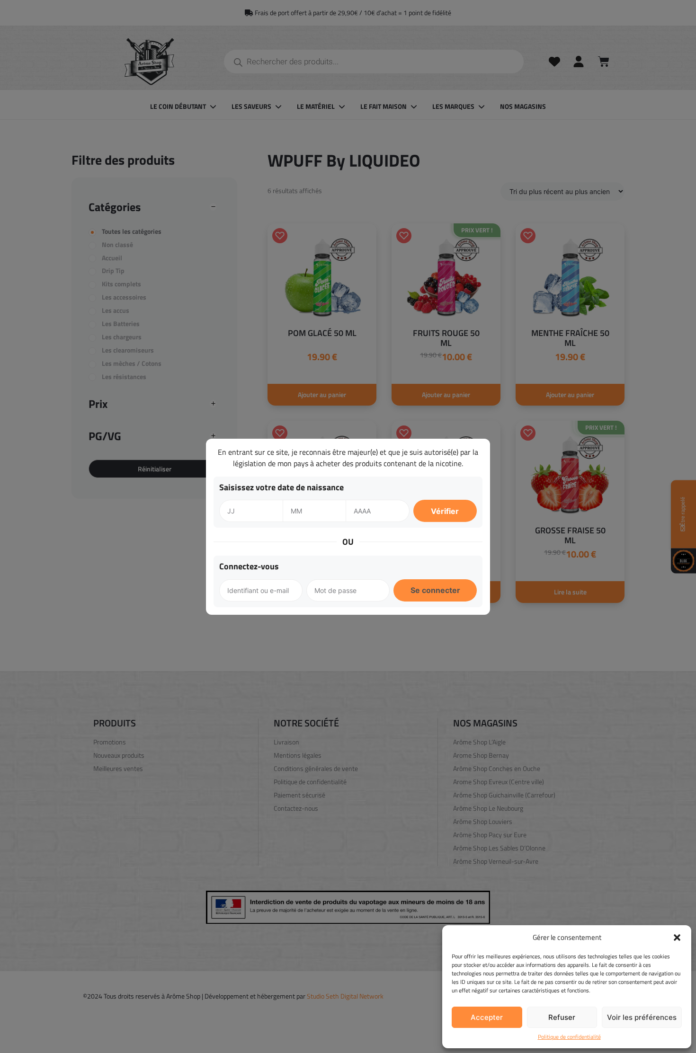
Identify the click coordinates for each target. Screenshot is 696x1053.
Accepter (487, 1017)
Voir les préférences (642, 1017)
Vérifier (445, 511)
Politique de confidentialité (569, 1037)
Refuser (561, 1017)
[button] (677, 937)
